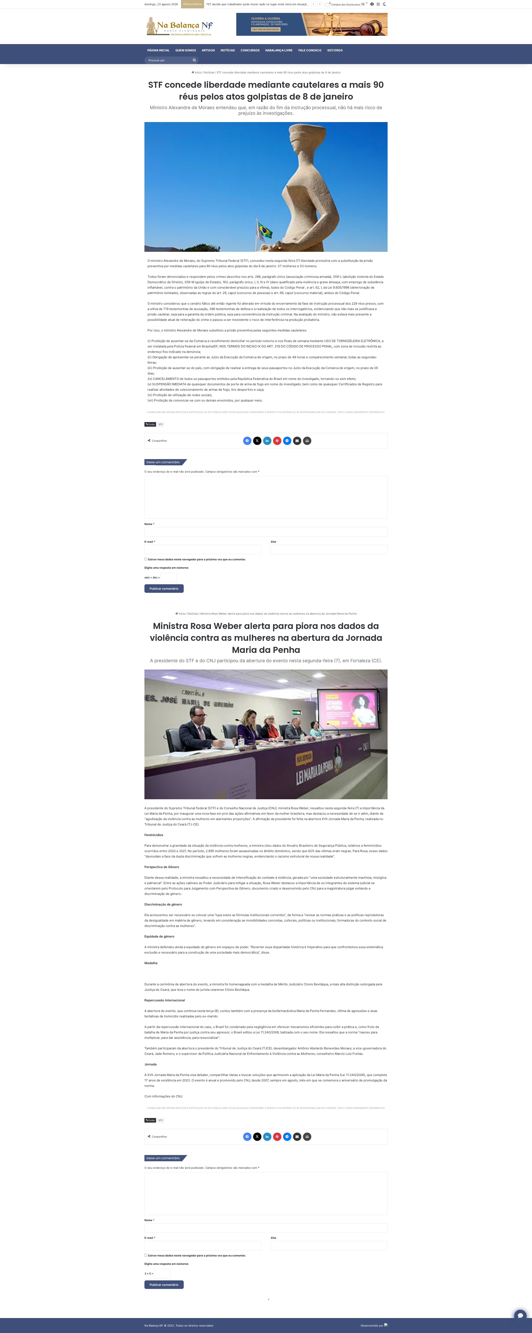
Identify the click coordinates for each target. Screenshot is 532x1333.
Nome (149, 524)
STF (161, 424)
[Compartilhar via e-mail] (297, 441)
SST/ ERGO (335, 50)
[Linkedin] (267, 441)
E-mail (149, 541)
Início (198, 72)
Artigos (208, 50)
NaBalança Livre (279, 50)
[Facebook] (247, 441)
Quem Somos (185, 50)
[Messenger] (287, 441)
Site (273, 541)
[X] (257, 441)
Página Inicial (158, 50)
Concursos (250, 50)
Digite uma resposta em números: (166, 567)
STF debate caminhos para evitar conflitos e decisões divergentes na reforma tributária (263, 4)
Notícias (228, 50)
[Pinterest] (277, 441)
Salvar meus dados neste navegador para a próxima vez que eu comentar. (197, 559)
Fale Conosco (309, 50)
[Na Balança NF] (178, 26)
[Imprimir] (307, 441)
